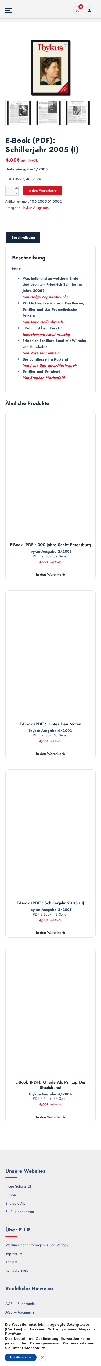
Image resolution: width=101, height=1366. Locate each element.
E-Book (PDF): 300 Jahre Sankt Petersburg (50, 545)
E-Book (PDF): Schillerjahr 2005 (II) (50, 903)
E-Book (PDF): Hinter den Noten (50, 724)
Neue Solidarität (18, 1186)
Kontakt (11, 1261)
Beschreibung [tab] (23, 237)
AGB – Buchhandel (20, 1303)
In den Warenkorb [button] (50, 574)
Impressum (13, 1253)
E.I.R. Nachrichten (19, 1211)
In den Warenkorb (42, 190)
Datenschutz (33, 1348)
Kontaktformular (17, 1270)
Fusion (10, 1194)
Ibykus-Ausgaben (36, 207)
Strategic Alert (16, 1203)
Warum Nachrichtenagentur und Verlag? (37, 1245)
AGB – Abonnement (21, 1312)
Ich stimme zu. (20, 1357)
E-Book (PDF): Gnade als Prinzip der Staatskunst (50, 1085)
